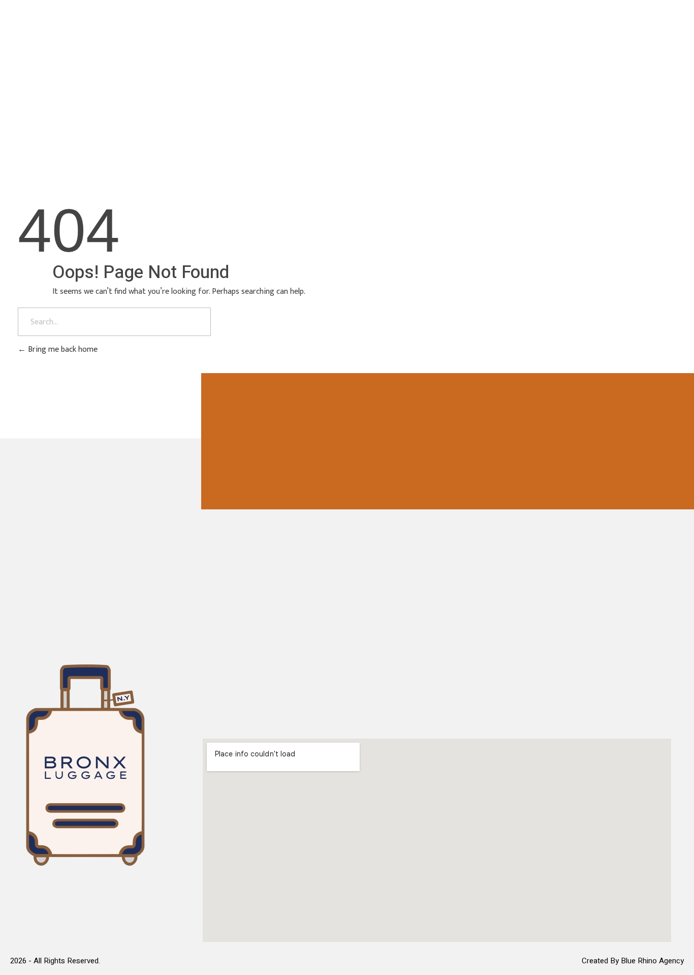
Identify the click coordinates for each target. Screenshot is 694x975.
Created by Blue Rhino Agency (633, 960)
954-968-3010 (621, 48)
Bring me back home (62, 349)
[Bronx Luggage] (73, 46)
